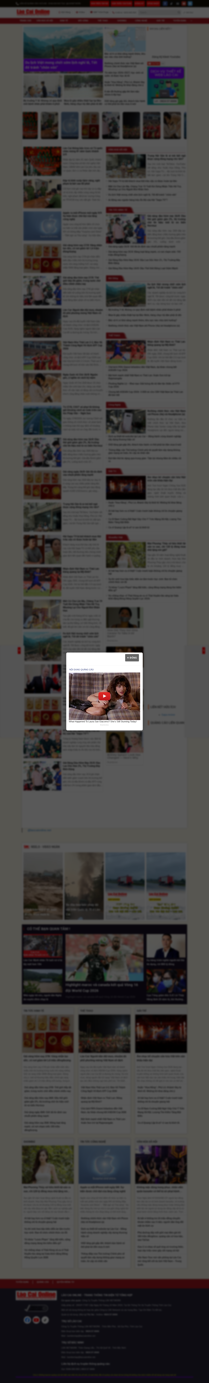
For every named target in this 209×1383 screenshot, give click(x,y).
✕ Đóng (132, 657)
